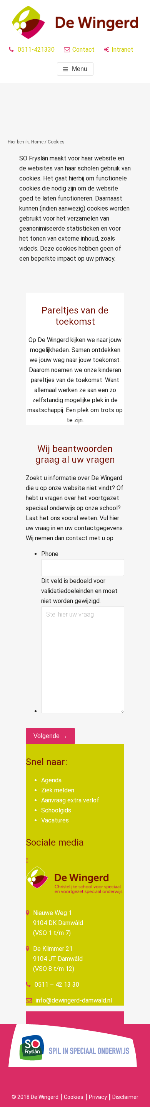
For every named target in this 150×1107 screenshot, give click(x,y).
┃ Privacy (96, 1097)
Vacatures (55, 820)
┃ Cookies (71, 1097)
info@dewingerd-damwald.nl (74, 1000)
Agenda (51, 780)
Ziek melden (57, 790)
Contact (83, 49)
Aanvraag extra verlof (70, 800)
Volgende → (50, 736)
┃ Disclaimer (123, 1097)
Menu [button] (79, 69)
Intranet (122, 49)
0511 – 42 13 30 (57, 984)
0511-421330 (36, 49)
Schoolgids (56, 810)
